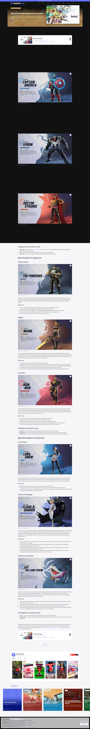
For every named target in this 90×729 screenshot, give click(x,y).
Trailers (24, 658)
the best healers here (58, 60)
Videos (59, 3)
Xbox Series (52, 41)
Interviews (19, 658)
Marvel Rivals (34, 28)
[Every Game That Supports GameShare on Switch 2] (53, 693)
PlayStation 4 (41, 41)
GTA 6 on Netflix (41, 0)
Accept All (84, 724)
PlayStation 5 (46, 41)
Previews (54, 3)
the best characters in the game (51, 33)
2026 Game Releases (70, 3)
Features (43, 3)
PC (38, 41)
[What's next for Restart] (12, 693)
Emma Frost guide (36, 249)
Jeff (32, 591)
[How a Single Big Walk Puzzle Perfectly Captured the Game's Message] (73, 693)
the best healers (63, 33)
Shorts (13, 658)
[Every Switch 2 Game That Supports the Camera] (32, 693)
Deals (45, 0)
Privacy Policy (20, 726)
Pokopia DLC (49, 0)
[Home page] (17, 3)
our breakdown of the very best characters (52, 627)
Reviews (48, 3)
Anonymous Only (84, 721)
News (39, 3)
